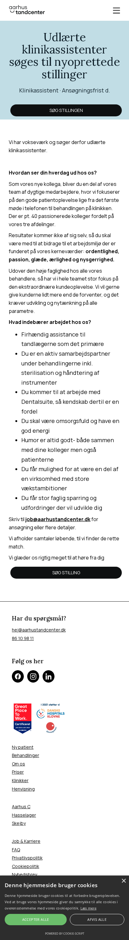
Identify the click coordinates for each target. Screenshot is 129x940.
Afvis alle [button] (96, 919)
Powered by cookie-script (64, 934)
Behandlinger (25, 755)
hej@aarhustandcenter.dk (39, 630)
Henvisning (23, 789)
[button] (116, 10)
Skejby (19, 823)
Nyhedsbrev (24, 874)
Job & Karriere (26, 841)
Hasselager (24, 815)
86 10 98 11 (23, 638)
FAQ (16, 850)
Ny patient (23, 747)
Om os (18, 764)
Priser (18, 772)
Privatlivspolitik (27, 858)
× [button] (123, 881)
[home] (27, 9)
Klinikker (20, 780)
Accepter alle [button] (35, 919)
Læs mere (88, 908)
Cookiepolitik (25, 866)
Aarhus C (21, 806)
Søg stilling (66, 573)
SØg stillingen (66, 110)
